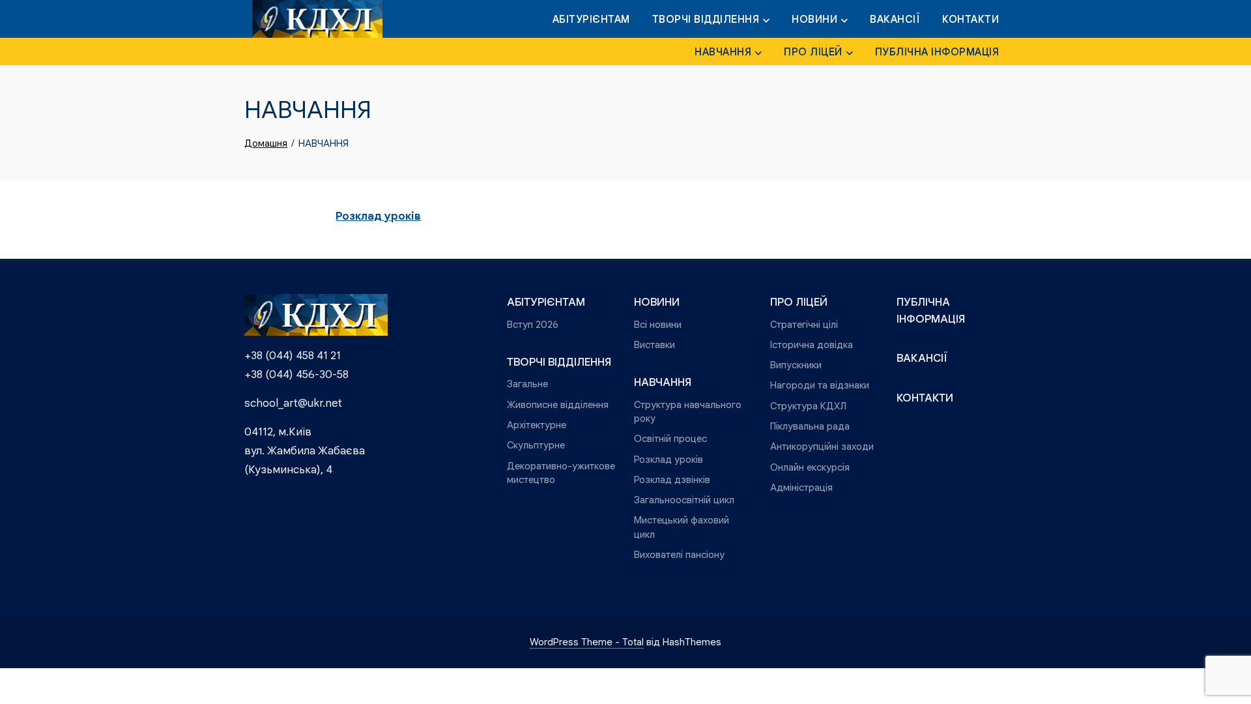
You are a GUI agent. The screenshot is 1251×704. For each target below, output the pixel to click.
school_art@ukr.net (293, 403)
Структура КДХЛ (808, 406)
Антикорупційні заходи (822, 446)
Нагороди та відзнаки (819, 385)
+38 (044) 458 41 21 (292, 355)
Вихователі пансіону (679, 554)
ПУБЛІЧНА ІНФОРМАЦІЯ (937, 52)
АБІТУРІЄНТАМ (591, 19)
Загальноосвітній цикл (684, 499)
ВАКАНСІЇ (895, 19)
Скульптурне (536, 445)
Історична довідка (811, 344)
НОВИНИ (814, 19)
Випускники (796, 365)
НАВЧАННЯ (723, 52)
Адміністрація (801, 487)
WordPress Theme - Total (587, 642)
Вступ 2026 (532, 324)
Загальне (527, 383)
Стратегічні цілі (804, 324)
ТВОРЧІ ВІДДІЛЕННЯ (706, 19)
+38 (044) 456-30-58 (296, 374)
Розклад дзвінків (672, 479)
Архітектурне (536, 424)
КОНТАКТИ (970, 19)
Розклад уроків (378, 216)
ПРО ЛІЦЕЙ (813, 52)
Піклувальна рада (810, 426)
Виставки (654, 344)
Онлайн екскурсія (810, 467)
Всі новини (658, 324)
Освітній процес (670, 438)
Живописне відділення (558, 404)
